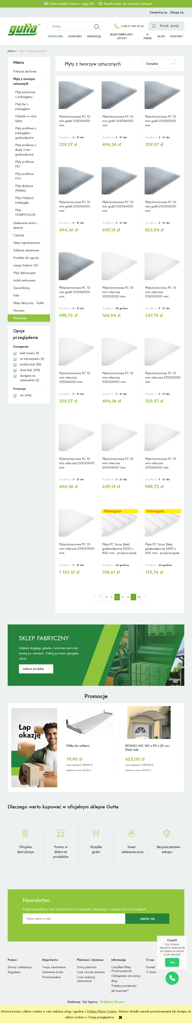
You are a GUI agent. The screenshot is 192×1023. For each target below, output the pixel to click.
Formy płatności (86, 967)
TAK (172, 962)
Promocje (19, 318)
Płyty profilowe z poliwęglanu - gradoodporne (25, 133)
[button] (172, 978)
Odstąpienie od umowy (126, 976)
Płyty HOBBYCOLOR (25, 212)
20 (138, 597)
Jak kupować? (120, 991)
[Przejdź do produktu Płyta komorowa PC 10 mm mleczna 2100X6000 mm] (162, 437)
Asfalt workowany (24, 280)
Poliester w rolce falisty (26, 118)
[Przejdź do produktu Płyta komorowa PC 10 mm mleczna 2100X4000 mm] (119, 437)
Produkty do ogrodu (26, 258)
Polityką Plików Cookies (102, 1011)
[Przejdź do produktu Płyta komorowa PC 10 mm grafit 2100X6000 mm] (76, 266)
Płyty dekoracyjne (24, 273)
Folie (16, 295)
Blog (114, 981)
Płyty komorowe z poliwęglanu (25, 94)
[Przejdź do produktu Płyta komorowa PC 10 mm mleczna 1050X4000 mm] (76, 351)
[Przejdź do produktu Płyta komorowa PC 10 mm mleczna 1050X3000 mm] (162, 266)
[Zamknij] (187, 935)
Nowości (18, 310)
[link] (28, 353)
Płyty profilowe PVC (24, 176)
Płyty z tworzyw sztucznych (24, 81)
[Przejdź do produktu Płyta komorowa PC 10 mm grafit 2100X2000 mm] (162, 95)
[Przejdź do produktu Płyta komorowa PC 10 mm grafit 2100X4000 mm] (119, 181)
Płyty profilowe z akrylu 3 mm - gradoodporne (25, 150)
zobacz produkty (33, 669)
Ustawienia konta (52, 972)
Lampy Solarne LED (25, 265)
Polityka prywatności (123, 986)
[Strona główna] (24, 25)
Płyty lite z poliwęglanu (22, 106)
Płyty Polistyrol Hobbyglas (24, 200)
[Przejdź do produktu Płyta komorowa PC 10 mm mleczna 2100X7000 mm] (76, 523)
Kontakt (150, 967)
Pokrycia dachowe (25, 71)
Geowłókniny (21, 288)
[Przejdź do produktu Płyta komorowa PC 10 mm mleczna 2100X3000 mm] (76, 437)
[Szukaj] (97, 26)
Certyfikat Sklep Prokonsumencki (121, 969)
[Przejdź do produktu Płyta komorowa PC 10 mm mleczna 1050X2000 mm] (119, 266)
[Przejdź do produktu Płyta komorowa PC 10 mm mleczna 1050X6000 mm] (119, 351)
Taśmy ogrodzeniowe (26, 243)
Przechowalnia (51, 977)
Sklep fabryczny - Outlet (28, 303)
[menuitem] (55, 36)
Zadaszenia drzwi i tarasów (25, 225)
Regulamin (14, 972)
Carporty (18, 235)
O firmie (151, 972)
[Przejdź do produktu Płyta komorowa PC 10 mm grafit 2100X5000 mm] (162, 181)
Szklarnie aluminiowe (26, 250)
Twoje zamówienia (53, 967)
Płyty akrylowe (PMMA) (24, 188)
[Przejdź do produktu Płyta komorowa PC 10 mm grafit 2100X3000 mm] (76, 181)
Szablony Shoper (112, 1002)
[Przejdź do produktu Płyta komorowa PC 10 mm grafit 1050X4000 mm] (76, 95)
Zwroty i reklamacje (20, 967)
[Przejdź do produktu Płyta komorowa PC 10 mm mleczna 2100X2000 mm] (162, 351)
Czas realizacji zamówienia (86, 979)
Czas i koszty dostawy (91, 972)
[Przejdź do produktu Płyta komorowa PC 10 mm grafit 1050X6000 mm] (119, 95)
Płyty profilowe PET (24, 164)
